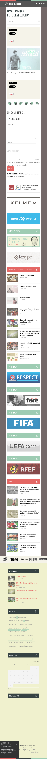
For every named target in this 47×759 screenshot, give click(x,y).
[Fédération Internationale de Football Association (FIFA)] (23, 428)
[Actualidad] (21, 105)
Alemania (12, 617)
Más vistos (12, 269)
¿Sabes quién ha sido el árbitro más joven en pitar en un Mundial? (29, 512)
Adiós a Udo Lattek (21, 577)
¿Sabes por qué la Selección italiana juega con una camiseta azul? (28, 547)
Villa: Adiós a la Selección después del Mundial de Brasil (29, 310)
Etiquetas (29, 269)
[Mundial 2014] (37, 105)
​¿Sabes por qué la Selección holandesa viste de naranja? (28, 535)
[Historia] (26, 105)
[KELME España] (23, 208)
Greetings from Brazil (17, 635)
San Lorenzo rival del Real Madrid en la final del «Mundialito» (26, 591)
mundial (31, 635)
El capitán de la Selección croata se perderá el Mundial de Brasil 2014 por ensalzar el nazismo (30, 333)
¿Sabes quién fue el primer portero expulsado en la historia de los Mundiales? (30, 524)
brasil (27, 621)
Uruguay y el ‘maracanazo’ (27, 275)
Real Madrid (30, 642)
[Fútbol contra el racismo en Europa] (23, 405)
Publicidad (20, 750)
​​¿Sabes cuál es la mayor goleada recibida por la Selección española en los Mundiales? (29, 489)
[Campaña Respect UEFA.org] (23, 382)
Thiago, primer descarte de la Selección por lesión (28, 321)
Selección (12, 646)
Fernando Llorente (25, 297)
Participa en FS (30, 750)
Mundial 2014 (13, 639)
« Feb (9, 688)
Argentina (22, 617)
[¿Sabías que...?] (32, 105)
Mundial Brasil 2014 (16, 642)
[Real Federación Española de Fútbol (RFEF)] (23, 474)
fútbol (23, 632)
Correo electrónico (13, 151)
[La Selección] (15, 105)
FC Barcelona (14, 632)
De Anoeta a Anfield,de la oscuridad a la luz (30, 344)
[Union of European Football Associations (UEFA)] (23, 451)
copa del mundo (14, 628)
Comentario (10, 124)
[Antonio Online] (10, 105)
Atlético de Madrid (16, 621)
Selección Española (26, 646)
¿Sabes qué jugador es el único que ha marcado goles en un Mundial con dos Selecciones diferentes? (30, 501)
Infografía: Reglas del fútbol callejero (28, 355)
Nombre (10, 142)
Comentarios (20, 269)
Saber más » (7, 754)
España (25, 628)
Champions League (25, 624)
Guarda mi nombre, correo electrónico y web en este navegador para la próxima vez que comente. (23, 162)
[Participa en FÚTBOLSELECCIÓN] (23, 246)
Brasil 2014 (13, 624)
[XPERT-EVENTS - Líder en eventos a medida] (23, 223)
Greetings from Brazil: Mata (28, 286)
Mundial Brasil (26, 639)
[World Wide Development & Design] (23, 262)
